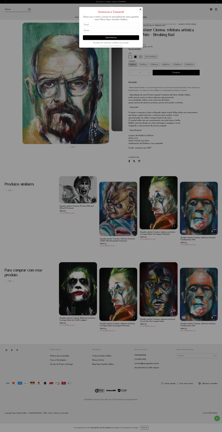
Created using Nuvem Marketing (111, 46)
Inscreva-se (111, 38)
